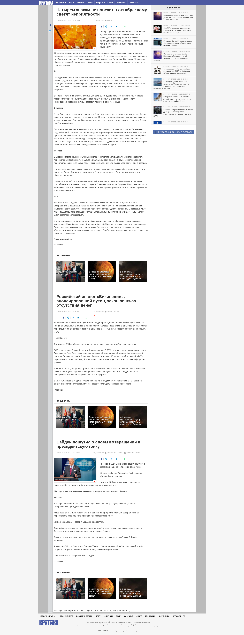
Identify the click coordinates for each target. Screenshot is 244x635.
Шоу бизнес (134, 3)
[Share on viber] (120, 26)
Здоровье (100, 3)
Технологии (121, 3)
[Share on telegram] (106, 26)
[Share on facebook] (102, 26)
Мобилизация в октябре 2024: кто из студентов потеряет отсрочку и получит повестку (89, 610)
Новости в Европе (115, 453)
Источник (58, 244)
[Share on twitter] (111, 26)
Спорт (110, 3)
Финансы (81, 3)
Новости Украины (134, 453)
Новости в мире (114, 312)
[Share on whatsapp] (125, 26)
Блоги (71, 3)
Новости (60, 3)
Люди (90, 3)
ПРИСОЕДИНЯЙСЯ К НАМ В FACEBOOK (175, 132)
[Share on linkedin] (116, 26)
